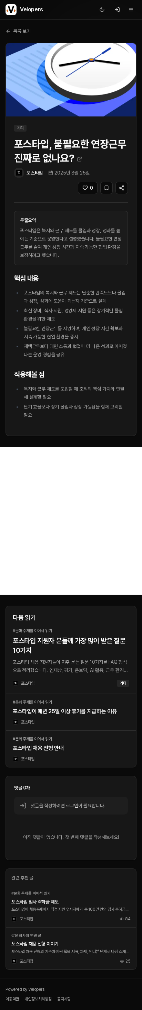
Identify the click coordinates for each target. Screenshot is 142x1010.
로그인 (72, 805)
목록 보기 (22, 31)
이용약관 (12, 999)
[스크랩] (106, 188)
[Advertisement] (71, 521)
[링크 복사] (121, 188)
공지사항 (64, 999)
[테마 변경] (102, 9)
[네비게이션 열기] (130, 9)
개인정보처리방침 (38, 999)
